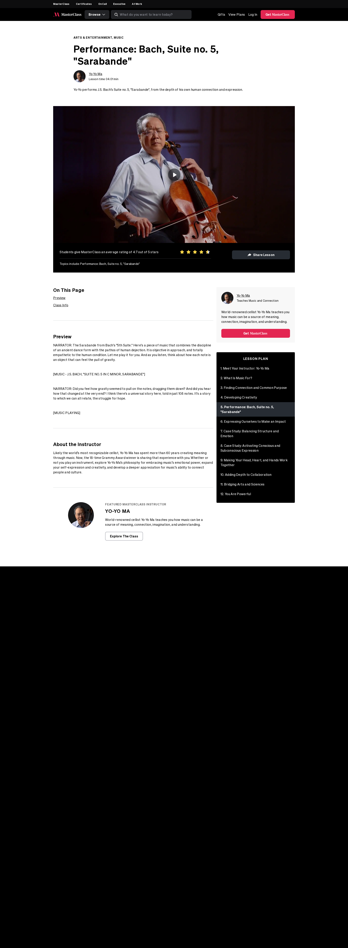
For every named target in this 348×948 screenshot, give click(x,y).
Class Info (60, 305)
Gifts (221, 14)
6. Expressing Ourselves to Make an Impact (253, 421)
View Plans (236, 14)
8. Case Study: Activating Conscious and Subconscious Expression (250, 448)
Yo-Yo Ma (95, 74)
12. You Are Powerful (236, 494)
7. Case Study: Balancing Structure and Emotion (250, 433)
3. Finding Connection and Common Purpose (254, 387)
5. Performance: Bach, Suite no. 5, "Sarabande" (247, 409)
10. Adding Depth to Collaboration (246, 474)
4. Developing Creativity (239, 397)
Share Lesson (263, 255)
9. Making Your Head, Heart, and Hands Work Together (254, 462)
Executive (119, 3)
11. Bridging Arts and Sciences (243, 484)
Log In (252, 14)
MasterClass (61, 3)
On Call (102, 3)
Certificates (84, 3)
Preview (59, 298)
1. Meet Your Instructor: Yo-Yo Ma (245, 368)
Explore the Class (124, 536)
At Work (137, 3)
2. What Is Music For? (236, 378)
